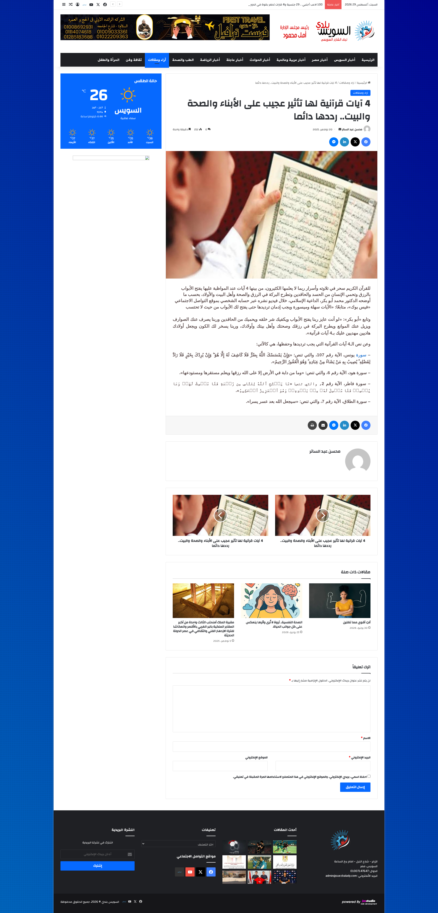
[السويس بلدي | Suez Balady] (328, 31)
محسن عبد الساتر (352, 129)
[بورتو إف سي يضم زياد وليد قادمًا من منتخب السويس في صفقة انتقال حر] (259, 877)
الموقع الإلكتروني (256, 757)
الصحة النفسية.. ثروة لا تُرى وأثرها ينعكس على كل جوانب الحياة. (274, 624)
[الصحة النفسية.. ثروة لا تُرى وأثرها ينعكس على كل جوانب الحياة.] (271, 600)
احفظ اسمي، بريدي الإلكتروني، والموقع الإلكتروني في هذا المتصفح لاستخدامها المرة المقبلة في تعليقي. (300, 777)
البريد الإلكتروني (359, 757)
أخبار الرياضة (210, 60)
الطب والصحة (183, 60)
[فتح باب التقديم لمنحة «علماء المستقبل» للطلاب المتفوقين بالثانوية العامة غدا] (285, 862)
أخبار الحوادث (260, 60)
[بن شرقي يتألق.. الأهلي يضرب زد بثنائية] (259, 846)
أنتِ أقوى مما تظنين (356, 622)
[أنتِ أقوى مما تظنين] (339, 600)
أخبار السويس (344, 60)
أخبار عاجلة (234, 60)
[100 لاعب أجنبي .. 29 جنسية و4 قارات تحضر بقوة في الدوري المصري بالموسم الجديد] (234, 846)
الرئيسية (368, 60)
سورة (362, 354)
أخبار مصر (320, 60)
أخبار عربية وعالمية (290, 60)
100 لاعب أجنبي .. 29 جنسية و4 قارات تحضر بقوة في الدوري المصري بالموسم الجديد (270, 4)
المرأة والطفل (108, 60)
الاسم (365, 738)
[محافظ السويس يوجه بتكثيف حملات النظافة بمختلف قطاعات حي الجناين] (234, 877)
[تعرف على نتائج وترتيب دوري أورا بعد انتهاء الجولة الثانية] (285, 846)
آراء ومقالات (157, 60)
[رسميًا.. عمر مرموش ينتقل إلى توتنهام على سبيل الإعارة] (285, 877)
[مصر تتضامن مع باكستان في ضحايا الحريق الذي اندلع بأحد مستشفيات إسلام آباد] (234, 862)
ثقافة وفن (134, 60)
